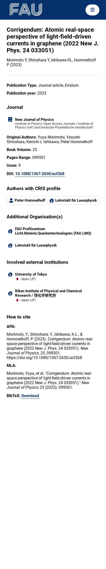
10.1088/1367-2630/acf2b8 (39, 173)
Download (30, 395)
